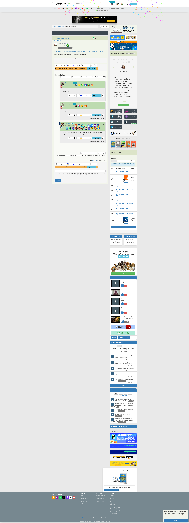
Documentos (63, 33)
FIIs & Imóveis (84, 498)
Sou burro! (58, 177)
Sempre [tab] (114, 348)
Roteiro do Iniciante (100, 495)
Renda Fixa (84, 501)
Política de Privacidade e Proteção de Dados (116, 511)
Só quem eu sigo (75, 76)
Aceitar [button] (175, 520)
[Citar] (97, 68)
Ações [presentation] (114, 160)
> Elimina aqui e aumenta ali (100, 159)
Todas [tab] (116, 393)
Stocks (82, 497)
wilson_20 (68, 104)
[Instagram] (57, 497)
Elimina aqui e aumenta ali (61, 38)
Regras (111, 503)
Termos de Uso (113, 513)
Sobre (111, 501)
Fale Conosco (113, 500)
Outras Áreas (123, 395)
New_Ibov (61, 43)
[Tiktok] (63, 497)
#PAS (97, 497)
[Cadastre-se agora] (94, 20)
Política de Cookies (183, 518)
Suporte (112, 498)
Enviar (58, 180)
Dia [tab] (114, 346)
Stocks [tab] (132, 348)
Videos (114, 337)
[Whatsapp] (60, 497)
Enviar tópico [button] (102, 153)
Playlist (127, 337)
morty (67, 123)
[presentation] (57, 174)
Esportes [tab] (125, 351)
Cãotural (98, 500)
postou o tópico (124, 399)
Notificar (103, 155)
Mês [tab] (123, 346)
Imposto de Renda (85, 503)
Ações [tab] (124, 348)
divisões (134, 123)
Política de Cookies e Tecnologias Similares (115, 508)
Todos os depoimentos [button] (123, 105)
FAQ (58, 33)
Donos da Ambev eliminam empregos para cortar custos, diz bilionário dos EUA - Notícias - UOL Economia (79, 51)
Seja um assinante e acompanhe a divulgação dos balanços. (116, 242)
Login (127, 4)
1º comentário (96, 155)
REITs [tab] (120, 351)
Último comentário (100, 76)
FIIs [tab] (128, 348)
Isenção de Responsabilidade (114, 505)
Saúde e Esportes (100, 498)
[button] (53, 3)
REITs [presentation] (132, 160)
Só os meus (83, 76)
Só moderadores (91, 76)
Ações (82, 495)
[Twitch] (67, 497)
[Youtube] (74, 497)
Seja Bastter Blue (100, 501)
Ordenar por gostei (66, 76)
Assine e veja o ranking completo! (123, 227)
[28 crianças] (112, 4)
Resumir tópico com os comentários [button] (89, 153)
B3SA (126, 223)
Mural (54, 33)
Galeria (68, 33)
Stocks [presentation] (126, 160)
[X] (70, 497)
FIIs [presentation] (120, 160)
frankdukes (68, 83)
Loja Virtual (112, 495)
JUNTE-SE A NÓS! (123, 273)
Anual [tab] (131, 346)
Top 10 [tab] (119, 348)
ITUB (126, 182)
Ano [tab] (127, 346)
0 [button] (58, 65)
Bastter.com (85, 518)
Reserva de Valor (85, 500)
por (125, 357)
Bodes (121, 337)
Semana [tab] (119, 346)
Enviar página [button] (105, 26)
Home (55, 26)
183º (75, 83)
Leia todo (122, 96)
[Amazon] (53, 497)
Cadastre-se (133, 4)
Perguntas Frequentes (115, 497)
